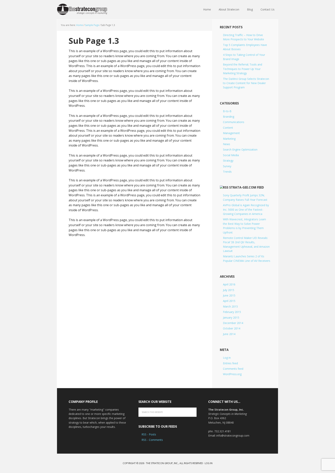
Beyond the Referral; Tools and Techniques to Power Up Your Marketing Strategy (242, 69)
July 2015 (228, 290)
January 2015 (231, 317)
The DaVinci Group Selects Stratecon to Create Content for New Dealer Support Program (246, 83)
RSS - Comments (152, 440)
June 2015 (229, 295)
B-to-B (227, 111)
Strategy (228, 160)
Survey (227, 166)
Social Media (231, 155)
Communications (233, 122)
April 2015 (229, 301)
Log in (227, 357)
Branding (228, 116)
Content (228, 127)
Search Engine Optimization (240, 149)
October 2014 (231, 328)
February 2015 (232, 312)
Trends (227, 171)
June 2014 (229, 334)
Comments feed (233, 368)
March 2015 (230, 306)
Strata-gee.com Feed (246, 187)
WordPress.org (232, 374)
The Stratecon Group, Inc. (82, 9)
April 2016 (229, 284)
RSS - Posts (149, 434)
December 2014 (233, 323)
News (226, 144)
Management (231, 133)
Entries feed (230, 363)
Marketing (229, 138)
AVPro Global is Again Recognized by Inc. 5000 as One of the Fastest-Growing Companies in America (246, 209)
